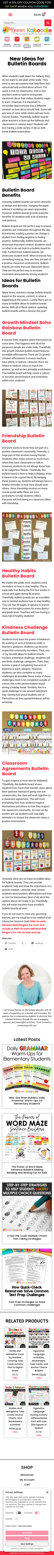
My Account (27, 1479)
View (15, 1377)
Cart (27, 1484)
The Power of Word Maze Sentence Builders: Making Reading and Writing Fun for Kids (27, 1169)
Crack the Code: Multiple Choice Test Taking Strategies (27, 1237)
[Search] (47, 22)
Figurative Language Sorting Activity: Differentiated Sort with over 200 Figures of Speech (39, 1418)
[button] (10, 15)
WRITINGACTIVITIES (17, 45)
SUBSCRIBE (41, 6)
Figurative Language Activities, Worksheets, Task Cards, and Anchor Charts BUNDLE (39, 1360)
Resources (27, 1474)
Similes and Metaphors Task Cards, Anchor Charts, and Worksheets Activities (15, 1416)
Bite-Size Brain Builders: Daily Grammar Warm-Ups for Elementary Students (27, 1100)
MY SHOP (11, 6)
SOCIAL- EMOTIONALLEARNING (27, 46)
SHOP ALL (47, 44)
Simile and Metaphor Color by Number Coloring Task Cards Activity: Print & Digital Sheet (15, 1360)
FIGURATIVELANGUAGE (37, 45)
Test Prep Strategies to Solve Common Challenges (27, 1303)
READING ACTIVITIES (7, 45)
